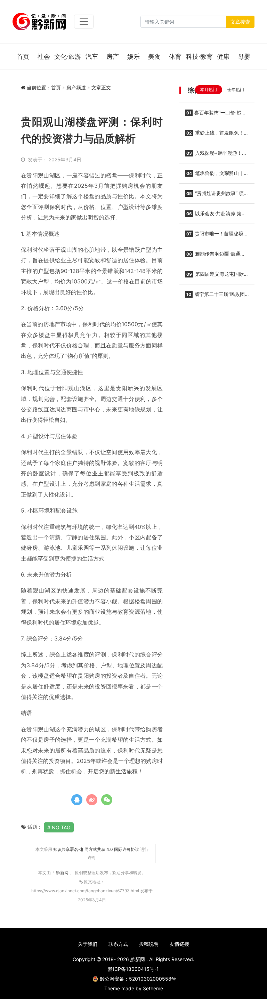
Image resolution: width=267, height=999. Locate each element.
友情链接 (179, 944)
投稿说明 (149, 944)
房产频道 (76, 87)
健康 (223, 56)
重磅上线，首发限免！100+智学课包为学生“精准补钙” (216, 135)
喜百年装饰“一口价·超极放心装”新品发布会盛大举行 (215, 115)
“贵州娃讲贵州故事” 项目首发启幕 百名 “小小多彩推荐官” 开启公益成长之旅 (217, 195)
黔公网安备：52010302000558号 (138, 979)
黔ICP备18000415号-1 (133, 969)
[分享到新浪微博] (91, 799)
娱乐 (133, 56)
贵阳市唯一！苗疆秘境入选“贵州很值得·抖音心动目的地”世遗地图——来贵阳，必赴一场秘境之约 (216, 236)
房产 (112, 56)
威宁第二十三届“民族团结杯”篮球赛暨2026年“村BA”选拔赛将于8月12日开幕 (215, 296)
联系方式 (118, 944)
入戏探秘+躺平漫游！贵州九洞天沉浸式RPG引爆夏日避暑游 (216, 155)
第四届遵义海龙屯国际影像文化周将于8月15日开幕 (217, 276)
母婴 (244, 56)
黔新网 (63, 872)
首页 (23, 56)
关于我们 (87, 944)
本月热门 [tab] (208, 89)
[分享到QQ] (76, 799)
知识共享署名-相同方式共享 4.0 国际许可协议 (96, 849)
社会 (44, 56)
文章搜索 (240, 22)
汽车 (92, 56)
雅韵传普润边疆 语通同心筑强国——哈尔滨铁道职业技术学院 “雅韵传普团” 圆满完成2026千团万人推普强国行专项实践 (216, 256)
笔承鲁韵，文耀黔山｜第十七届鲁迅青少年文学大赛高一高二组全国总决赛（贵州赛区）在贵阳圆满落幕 (217, 175)
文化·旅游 (67, 56)
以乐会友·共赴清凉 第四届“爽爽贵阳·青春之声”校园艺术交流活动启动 (216, 215)
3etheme (153, 988)
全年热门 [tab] (235, 89)
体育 (175, 56)
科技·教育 (199, 56)
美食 (154, 56)
